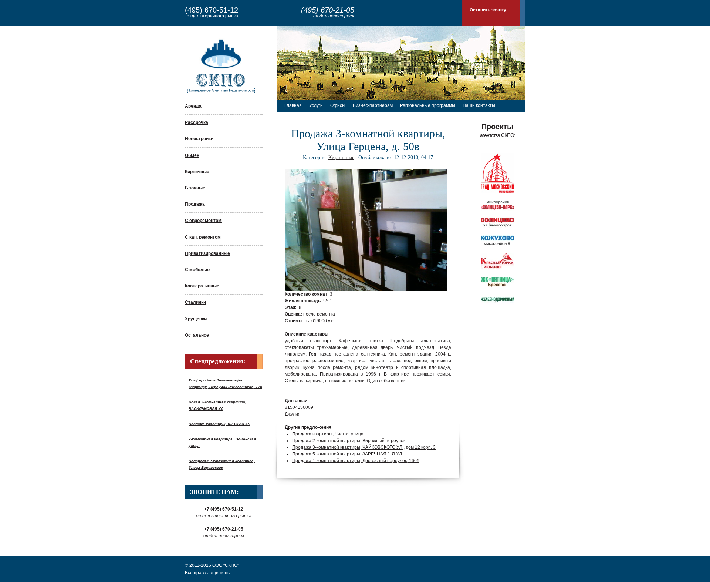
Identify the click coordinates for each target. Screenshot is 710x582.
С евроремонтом (203, 220)
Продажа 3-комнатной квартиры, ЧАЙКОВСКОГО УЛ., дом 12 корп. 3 (364, 447)
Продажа (195, 204)
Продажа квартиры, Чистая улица (328, 434)
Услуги (316, 105)
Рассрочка (196, 122)
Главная (293, 105)
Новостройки (199, 138)
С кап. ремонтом (203, 237)
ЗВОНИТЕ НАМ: (214, 491)
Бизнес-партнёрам (373, 105)
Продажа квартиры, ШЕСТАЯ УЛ (219, 424)
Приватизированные (207, 253)
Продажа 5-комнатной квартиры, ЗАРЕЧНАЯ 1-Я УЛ (347, 454)
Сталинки (195, 302)
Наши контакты (479, 105)
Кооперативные (202, 286)
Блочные (195, 188)
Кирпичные (197, 171)
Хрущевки (196, 319)
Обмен (192, 155)
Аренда (193, 106)
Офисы (337, 105)
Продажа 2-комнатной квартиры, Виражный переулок (348, 440)
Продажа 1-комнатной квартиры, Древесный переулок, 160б (355, 460)
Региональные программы (427, 105)
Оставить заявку (488, 10)
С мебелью (197, 269)
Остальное (197, 335)
